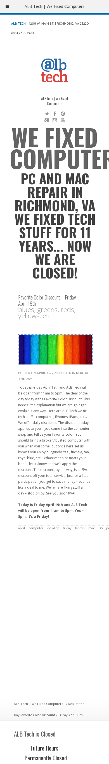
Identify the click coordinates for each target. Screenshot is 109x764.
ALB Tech (18, 23)
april (21, 528)
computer (36, 528)
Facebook (55, 114)
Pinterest (63, 114)
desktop (53, 528)
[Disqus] (54, 618)
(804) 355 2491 (22, 33)
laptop (80, 528)
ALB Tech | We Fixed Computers (38, 704)
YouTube (63, 120)
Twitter (46, 114)
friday (67, 528)
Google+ (46, 120)
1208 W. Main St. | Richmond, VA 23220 (59, 23)
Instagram (55, 120)
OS (100, 528)
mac (91, 528)
